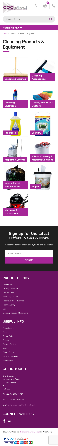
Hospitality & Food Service (13, 301)
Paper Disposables (10, 297)
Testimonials (8, 360)
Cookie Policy (8, 336)
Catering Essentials (10, 289)
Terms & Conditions (10, 356)
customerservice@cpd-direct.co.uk (21, 405)
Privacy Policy (8, 352)
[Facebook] (4, 421)
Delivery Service (9, 344)
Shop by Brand (9, 285)
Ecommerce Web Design (30, 432)
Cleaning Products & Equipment (15, 313)
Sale (4, 309)
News (5, 348)
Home (5, 34)
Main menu (11, 27)
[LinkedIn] (9, 421)
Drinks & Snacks (9, 293)
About (5, 332)
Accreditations (8, 328)
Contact (6, 340)
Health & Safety (9, 305)
